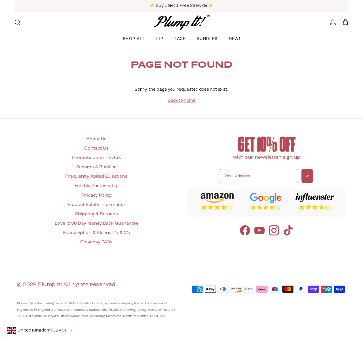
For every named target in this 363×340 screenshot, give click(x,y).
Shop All (134, 39)
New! (234, 39)
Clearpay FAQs (96, 242)
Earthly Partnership (97, 186)
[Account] (331, 22)
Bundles (207, 39)
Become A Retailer (96, 167)
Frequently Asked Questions (96, 176)
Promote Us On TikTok (96, 158)
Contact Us (96, 148)
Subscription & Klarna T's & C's (96, 233)
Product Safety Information (96, 205)
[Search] (17, 22)
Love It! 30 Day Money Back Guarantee (96, 223)
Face (180, 39)
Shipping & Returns (96, 214)
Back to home (182, 101)
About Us (96, 139)
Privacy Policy (96, 195)
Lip (159, 39)
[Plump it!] (181, 22)
